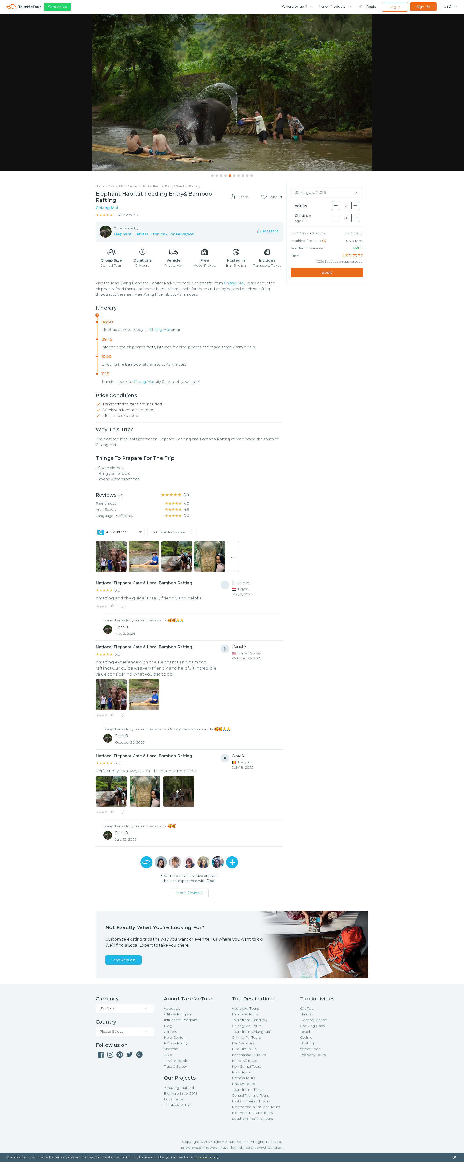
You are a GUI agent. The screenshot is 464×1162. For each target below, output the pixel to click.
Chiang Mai (234, 283)
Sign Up (423, 7)
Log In (394, 7)
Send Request (123, 960)
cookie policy (207, 1157)
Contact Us (57, 7)
